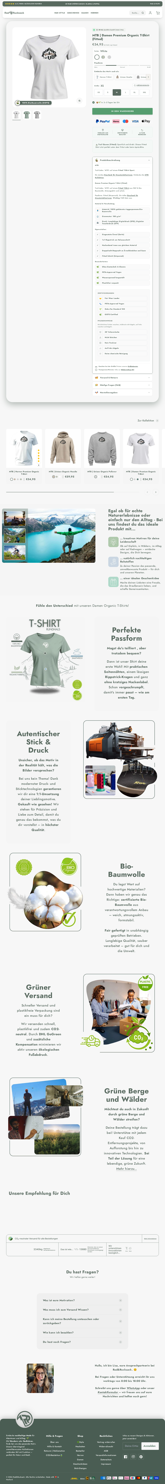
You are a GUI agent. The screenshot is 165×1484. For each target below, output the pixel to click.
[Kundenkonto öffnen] (150, 13)
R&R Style (60, 13)
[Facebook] (125, 1457)
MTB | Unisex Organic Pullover (102, 471)
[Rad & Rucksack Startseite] (14, 13)
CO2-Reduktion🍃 (54, 1455)
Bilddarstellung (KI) (127, 370)
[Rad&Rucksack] (24, 1419)
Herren (94, 13)
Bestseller (80, 1450)
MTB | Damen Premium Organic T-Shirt (141, 472)
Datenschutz (106, 1459)
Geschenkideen (80, 1464)
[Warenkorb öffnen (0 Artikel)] (157, 13)
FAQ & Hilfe (155, 4)
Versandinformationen (106, 1455)
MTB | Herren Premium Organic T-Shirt (24, 472)
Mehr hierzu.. (126, 1168)
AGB (106, 1450)
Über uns (54, 1442)
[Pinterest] (141, 1457)
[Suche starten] (143, 13)
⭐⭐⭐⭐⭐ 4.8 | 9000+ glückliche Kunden (23, 4)
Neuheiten (80, 1446)
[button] (35, 103)
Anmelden (149, 1446)
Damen (85, 13)
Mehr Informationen (150, 1238)
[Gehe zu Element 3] (37, 115)
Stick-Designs (80, 1468)
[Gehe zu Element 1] (16, 115)
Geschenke (73, 13)
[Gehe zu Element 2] (27, 115)
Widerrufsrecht (106, 1446)
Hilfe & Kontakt (54, 1446)
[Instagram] (133, 1457)
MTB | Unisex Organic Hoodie (63, 471)
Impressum (106, 1464)
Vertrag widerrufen (106, 1442)
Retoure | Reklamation (54, 1450)
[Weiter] (148, 77)
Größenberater (133, 366)
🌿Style (80, 1442)
